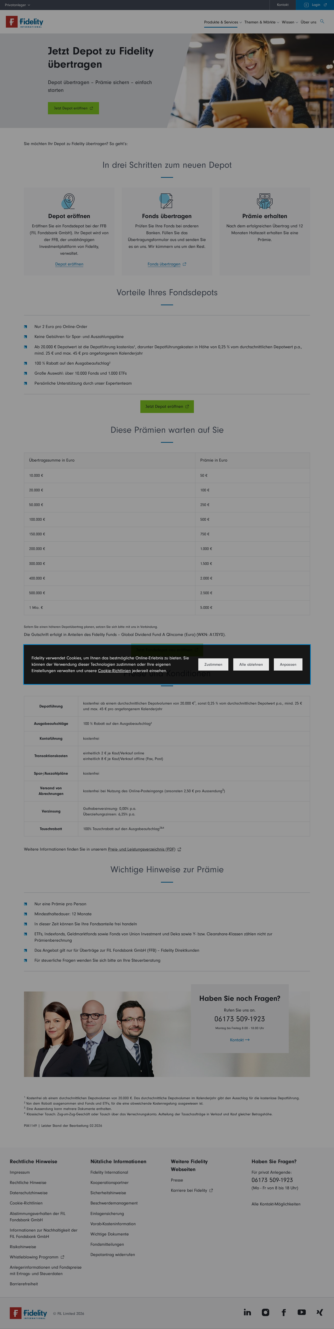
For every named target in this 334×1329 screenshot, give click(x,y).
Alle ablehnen (251, 664)
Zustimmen (213, 664)
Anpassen (288, 664)
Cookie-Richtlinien (114, 670)
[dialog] (167, 664)
